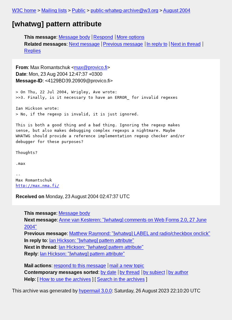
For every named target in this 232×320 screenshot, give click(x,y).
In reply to (157, 44)
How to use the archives (65, 279)
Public (78, 10)
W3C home (24, 10)
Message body (74, 37)
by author (178, 272)
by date (108, 272)
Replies (32, 50)
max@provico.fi (90, 67)
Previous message (123, 44)
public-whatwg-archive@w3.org (124, 10)
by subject (154, 272)
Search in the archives (121, 279)
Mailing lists (54, 10)
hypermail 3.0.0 (95, 290)
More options (130, 37)
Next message (84, 44)
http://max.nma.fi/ (37, 185)
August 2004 (176, 10)
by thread (130, 272)
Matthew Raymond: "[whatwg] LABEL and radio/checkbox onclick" (139, 233)
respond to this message (80, 265)
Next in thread (186, 44)
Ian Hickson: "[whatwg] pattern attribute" (91, 240)
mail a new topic (126, 265)
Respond (103, 37)
